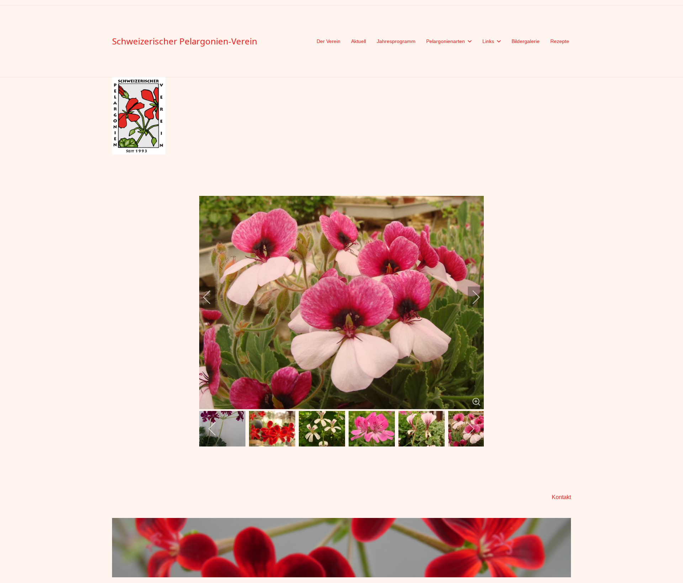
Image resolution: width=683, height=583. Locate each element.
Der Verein (328, 41)
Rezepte (559, 41)
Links (488, 41)
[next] (471, 297)
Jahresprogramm (396, 41)
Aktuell (358, 41)
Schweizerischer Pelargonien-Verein (184, 41)
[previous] (211, 297)
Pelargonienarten (445, 41)
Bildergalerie (526, 41)
